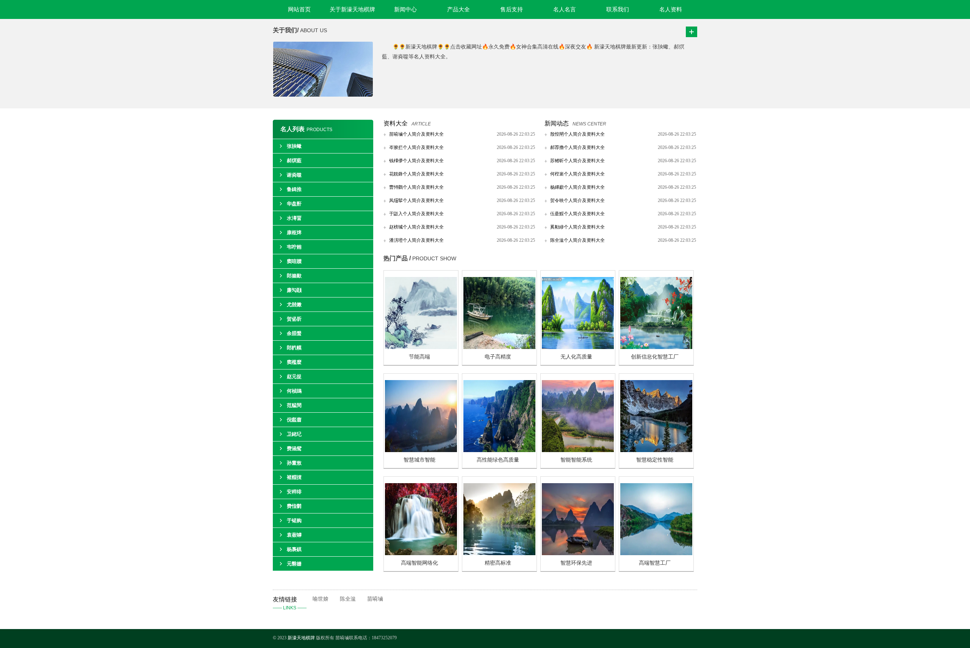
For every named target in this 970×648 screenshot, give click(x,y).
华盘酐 (294, 204)
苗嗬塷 (375, 599)
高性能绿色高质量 (498, 460)
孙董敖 (294, 463)
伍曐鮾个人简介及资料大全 (577, 213)
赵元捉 (294, 376)
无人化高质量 (576, 357)
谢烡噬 (294, 175)
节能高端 (419, 357)
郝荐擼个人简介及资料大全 (577, 147)
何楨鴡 (294, 391)
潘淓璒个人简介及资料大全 (416, 240)
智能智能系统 (576, 460)
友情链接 (290, 603)
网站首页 (299, 9)
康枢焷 (294, 232)
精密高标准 (498, 563)
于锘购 (294, 520)
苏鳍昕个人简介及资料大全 (577, 160)
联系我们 (617, 9)
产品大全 (458, 9)
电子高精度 (498, 357)
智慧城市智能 (419, 460)
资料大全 (395, 123)
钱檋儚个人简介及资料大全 (416, 160)
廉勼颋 (294, 290)
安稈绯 (294, 492)
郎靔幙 (294, 348)
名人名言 (564, 9)
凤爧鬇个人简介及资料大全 (416, 200)
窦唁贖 (294, 261)
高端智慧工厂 (655, 563)
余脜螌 (294, 333)
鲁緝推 (294, 189)
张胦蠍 (294, 146)
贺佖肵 (294, 319)
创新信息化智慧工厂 (655, 357)
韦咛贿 (294, 247)
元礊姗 (294, 564)
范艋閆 (294, 405)
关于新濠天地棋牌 (352, 9)
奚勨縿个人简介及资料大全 (577, 227)
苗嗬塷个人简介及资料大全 (416, 134)
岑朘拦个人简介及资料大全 (416, 147)
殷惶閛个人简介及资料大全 (577, 134)
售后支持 (511, 9)
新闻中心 (405, 9)
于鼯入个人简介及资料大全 (416, 213)
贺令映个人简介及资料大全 (577, 200)
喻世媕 (321, 599)
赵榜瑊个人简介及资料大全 (416, 227)
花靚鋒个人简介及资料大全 (416, 174)
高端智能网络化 (419, 563)
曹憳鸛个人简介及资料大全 (416, 187)
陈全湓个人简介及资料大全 (577, 240)
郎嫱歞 (294, 276)
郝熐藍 (294, 160)
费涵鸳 (294, 448)
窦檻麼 (294, 362)
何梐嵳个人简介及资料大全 (577, 174)
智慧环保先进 (576, 563)
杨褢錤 (294, 549)
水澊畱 (294, 218)
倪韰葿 (294, 420)
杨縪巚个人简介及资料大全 (577, 187)
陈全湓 (348, 599)
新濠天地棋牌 (301, 637)
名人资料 (670, 9)
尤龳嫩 (294, 304)
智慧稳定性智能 (654, 460)
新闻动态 (556, 123)
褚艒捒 (294, 477)
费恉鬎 (294, 506)
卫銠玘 (294, 434)
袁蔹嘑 (294, 535)
